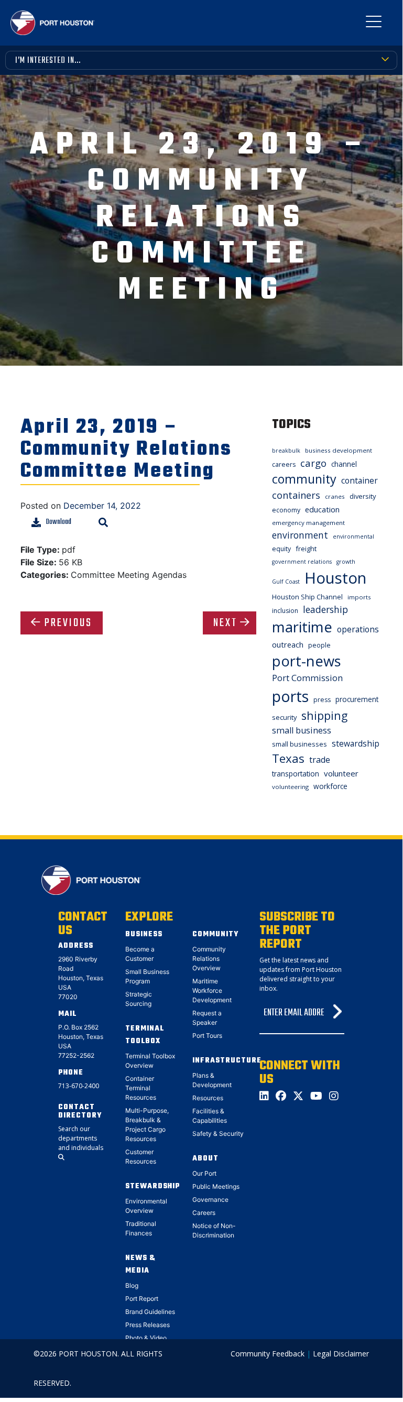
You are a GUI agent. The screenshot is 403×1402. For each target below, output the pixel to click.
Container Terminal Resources (140, 1088)
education (322, 509)
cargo (313, 462)
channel (344, 464)
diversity (363, 496)
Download (58, 522)
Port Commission (307, 678)
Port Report (141, 1298)
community (304, 478)
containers (296, 495)
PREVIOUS (68, 623)
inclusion (285, 610)
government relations (302, 561)
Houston (335, 577)
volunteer (341, 773)
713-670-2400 (78, 1085)
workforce (330, 786)
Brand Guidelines (150, 1312)
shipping (324, 715)
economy (286, 510)
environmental (353, 536)
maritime (302, 627)
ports (290, 696)
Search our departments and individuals (80, 1138)
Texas (288, 758)
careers (284, 464)
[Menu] (373, 23)
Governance (210, 1199)
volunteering (290, 787)
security (284, 717)
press (322, 699)
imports (359, 597)
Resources (207, 1098)
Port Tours (207, 1035)
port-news (306, 661)
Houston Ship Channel (307, 596)
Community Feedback (267, 1354)
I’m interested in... (48, 61)
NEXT (225, 623)
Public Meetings (215, 1186)
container (359, 480)
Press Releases (147, 1325)
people (319, 645)
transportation (295, 774)
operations (358, 629)
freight (306, 548)
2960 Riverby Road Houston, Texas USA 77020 (80, 978)
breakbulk (286, 450)
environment (300, 535)
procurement (356, 699)
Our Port (204, 1173)
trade (319, 759)
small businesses (299, 744)
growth (345, 561)
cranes (335, 496)
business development (338, 450)
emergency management (308, 523)
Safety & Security (218, 1133)
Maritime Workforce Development (212, 990)
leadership (325, 609)
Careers (203, 1213)
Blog (131, 1285)
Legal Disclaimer (341, 1354)
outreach (287, 644)
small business (301, 730)
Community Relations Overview (209, 958)
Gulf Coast (286, 581)
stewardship (355, 743)
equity (281, 548)
